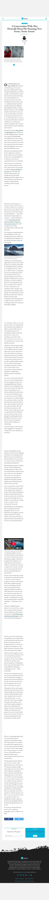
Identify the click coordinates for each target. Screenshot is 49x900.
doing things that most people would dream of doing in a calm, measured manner (12, 222)
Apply (35, 835)
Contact (17, 881)
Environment (24, 23)
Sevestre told (13, 171)
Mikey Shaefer (10, 133)
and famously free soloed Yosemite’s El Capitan (13, 615)
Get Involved (23, 881)
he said (10, 429)
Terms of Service (29, 878)
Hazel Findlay (19, 131)
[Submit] (22, 835)
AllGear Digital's (23, 872)
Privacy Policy (30, 881)
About (16, 878)
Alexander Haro (24, 40)
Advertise (21, 878)
